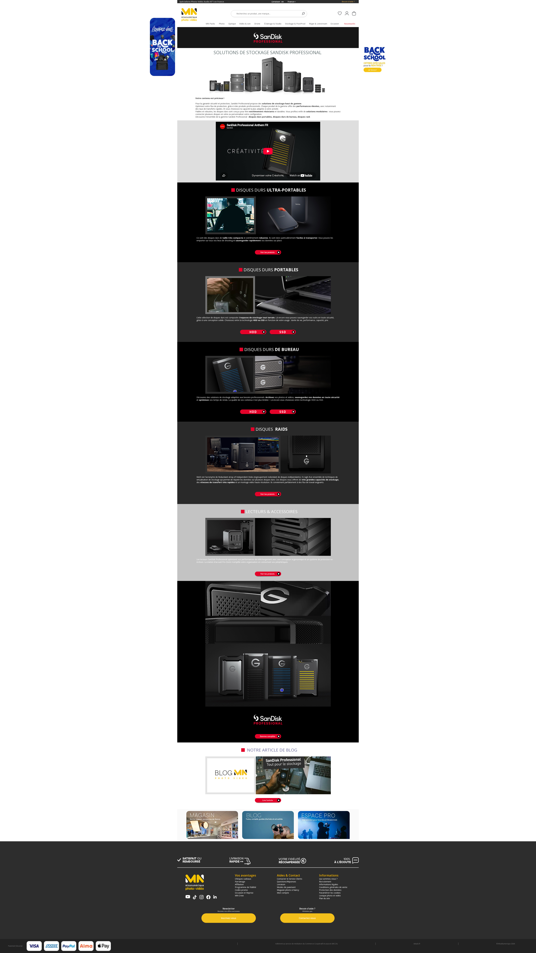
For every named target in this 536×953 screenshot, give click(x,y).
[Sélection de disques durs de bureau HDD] (253, 414)
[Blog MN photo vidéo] (268, 825)
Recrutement (325, 881)
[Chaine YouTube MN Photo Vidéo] (188, 897)
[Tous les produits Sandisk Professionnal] (268, 612)
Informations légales (328, 884)
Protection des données (330, 889)
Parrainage (240, 881)
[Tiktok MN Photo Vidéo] (195, 897)
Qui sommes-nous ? (328, 878)
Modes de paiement (286, 887)
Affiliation (239, 884)
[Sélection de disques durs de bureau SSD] (283, 414)
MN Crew (239, 895)
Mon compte (283, 892)
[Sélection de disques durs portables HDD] (253, 334)
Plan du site (324, 898)
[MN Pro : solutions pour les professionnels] (324, 825)
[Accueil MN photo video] (192, 15)
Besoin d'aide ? (348, 1)
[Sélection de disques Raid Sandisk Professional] (268, 496)
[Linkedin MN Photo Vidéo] (215, 897)
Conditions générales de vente (333, 887)
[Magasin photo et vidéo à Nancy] (212, 825)
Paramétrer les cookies (330, 892)
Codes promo (241, 889)
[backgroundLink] (88, 476)
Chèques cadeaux (243, 878)
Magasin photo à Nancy (288, 889)
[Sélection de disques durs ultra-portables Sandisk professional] (268, 255)
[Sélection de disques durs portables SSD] (283, 334)
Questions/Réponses (286, 881)
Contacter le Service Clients (289, 878)
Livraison (281, 884)
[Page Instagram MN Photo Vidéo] (201, 897)
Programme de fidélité (245, 887)
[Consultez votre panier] (354, 13)
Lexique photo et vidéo (330, 895)
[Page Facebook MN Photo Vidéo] (208, 897)
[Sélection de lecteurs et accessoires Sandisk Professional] (268, 576)
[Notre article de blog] (268, 803)
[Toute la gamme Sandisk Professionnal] (268, 739)
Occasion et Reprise (244, 892)
